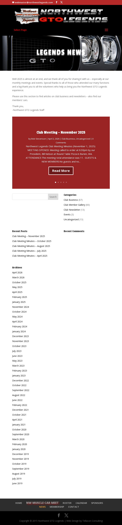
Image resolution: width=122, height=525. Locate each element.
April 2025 (17, 292)
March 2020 (18, 439)
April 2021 (17, 419)
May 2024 (17, 316)
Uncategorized (83, 138)
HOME (18, 502)
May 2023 (17, 360)
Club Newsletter (72, 209)
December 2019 (20, 454)
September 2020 (20, 434)
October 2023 (19, 346)
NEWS (42, 506)
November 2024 (20, 306)
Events (67, 214)
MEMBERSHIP (57, 506)
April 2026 (17, 272)
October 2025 (19, 282)
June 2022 (17, 400)
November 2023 (20, 341)
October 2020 (19, 429)
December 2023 (20, 336)
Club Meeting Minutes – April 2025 (29, 255)
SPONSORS (97, 502)
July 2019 (16, 478)
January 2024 (19, 331)
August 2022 (18, 395)
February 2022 (19, 404)
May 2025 (17, 287)
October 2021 (19, 414)
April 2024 (17, 321)
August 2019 (18, 473)
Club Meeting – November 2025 (61, 132)
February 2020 (19, 444)
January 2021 (19, 424)
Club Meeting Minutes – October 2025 (31, 241)
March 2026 (18, 277)
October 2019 (19, 463)
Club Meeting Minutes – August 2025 (31, 246)
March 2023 (18, 365)
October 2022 (19, 385)
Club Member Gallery (74, 204)
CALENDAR (81, 502)
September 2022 (20, 390)
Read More (61, 171)
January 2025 (19, 301)
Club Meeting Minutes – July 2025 (29, 250)
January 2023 (19, 375)
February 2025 (19, 296)
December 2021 (20, 409)
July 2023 (16, 350)
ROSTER (67, 502)
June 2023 (17, 355)
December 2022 (20, 380)
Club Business (68, 138)
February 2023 (19, 370)
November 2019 (20, 458)
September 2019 (20, 468)
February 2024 (19, 326)
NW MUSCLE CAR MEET (42, 503)
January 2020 (19, 449)
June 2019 (17, 483)
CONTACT (73, 506)
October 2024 (19, 311)
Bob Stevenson (38, 138)
